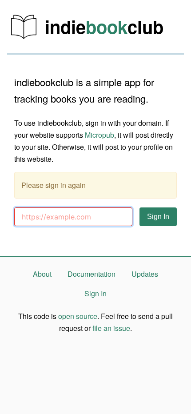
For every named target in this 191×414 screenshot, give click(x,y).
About (42, 274)
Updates (144, 274)
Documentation (91, 274)
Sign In (95, 293)
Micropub (99, 135)
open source (77, 316)
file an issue (111, 328)
